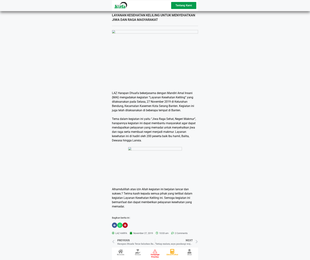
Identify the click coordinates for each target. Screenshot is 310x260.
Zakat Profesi (172, 255)
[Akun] (189, 251)
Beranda (120, 255)
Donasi (138, 255)
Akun (189, 255)
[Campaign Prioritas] (155, 251)
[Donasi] (138, 251)
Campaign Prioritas (155, 256)
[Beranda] (120, 251)
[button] (114, 225)
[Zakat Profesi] (172, 251)
